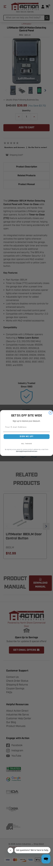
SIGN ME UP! (26, 436)
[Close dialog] (50, 412)
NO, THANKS (26, 444)
